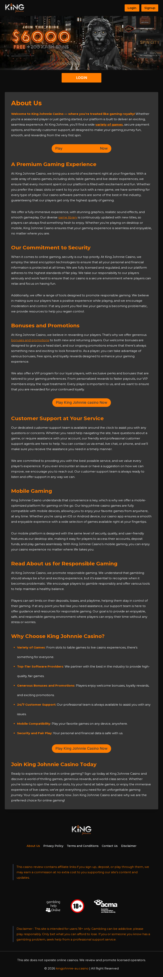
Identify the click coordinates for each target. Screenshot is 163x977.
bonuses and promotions (30, 340)
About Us (33, 846)
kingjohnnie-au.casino (72, 968)
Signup (149, 8)
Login (132, 8)
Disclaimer (128, 846)
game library (67, 217)
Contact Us (110, 846)
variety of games (109, 124)
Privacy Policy (53, 846)
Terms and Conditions (83, 846)
